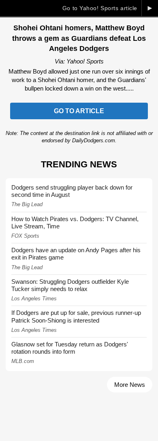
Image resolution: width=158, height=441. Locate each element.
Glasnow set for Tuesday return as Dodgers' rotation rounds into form (69, 348)
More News (129, 384)
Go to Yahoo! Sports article (99, 8)
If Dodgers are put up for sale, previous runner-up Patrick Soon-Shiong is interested (76, 316)
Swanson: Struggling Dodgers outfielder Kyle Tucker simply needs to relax (70, 285)
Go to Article (79, 111)
